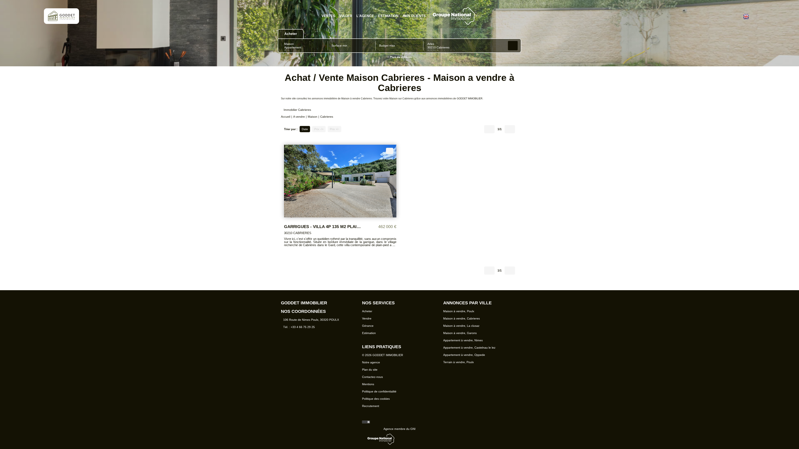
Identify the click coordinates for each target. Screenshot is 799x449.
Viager (347, 16)
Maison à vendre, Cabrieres (461, 321)
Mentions (368, 386)
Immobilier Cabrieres (297, 107)
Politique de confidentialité (379, 394)
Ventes (332, 16)
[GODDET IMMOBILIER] (61, 19)
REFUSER (384, 439)
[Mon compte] (730, 16)
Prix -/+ (319, 126)
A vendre (299, 114)
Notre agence (371, 364)
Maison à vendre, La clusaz (461, 328)
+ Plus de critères (399, 57)
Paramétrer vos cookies (393, 430)
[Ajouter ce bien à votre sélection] (389, 149)
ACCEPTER (413, 439)
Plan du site (369, 372)
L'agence (365, 16)
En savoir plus (366, 430)
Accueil (285, 114)
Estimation (387, 16)
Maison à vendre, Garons (460, 335)
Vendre (366, 321)
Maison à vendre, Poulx (458, 313)
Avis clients (411, 16)
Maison (312, 114)
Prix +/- (334, 126)
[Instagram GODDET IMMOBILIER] (738, 16)
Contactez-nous (372, 379)
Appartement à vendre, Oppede (464, 357)
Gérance (367, 328)
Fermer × (786, 405)
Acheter (367, 313)
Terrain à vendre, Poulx (458, 364)
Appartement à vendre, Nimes (463, 342)
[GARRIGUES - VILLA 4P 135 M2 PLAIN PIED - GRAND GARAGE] (340, 178)
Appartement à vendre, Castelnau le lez (469, 350)
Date (305, 126)
